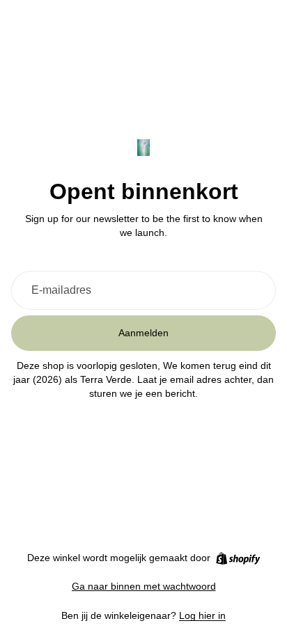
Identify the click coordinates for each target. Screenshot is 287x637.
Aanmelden (143, 332)
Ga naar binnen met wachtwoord (144, 586)
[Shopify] (238, 558)
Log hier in (202, 615)
